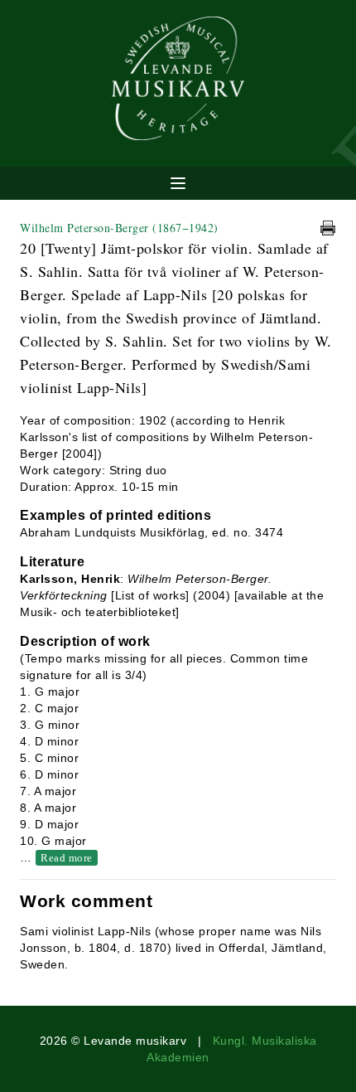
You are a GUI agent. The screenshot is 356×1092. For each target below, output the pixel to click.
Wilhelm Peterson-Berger (119, 227)
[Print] (328, 228)
